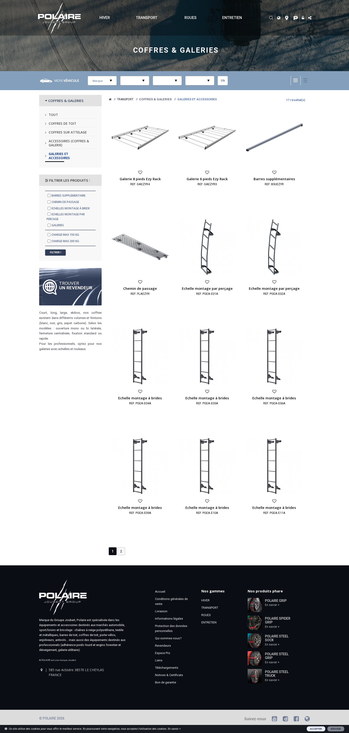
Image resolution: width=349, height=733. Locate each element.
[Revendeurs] (287, 18)
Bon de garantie (165, 682)
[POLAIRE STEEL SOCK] (255, 640)
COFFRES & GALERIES (66, 100)
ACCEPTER (316, 729)
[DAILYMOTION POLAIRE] (285, 719)
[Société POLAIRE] (296, 18)
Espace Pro (162, 653)
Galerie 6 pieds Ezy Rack (207, 178)
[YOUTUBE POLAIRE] (274, 719)
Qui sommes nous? (168, 638)
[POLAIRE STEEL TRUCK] (255, 676)
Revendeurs (163, 645)
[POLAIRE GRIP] (255, 604)
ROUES (190, 17)
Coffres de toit (62, 123)
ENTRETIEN (232, 17)
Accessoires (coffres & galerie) (69, 143)
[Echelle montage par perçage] (207, 246)
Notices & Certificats (169, 675)
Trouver (75, 285)
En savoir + (272, 605)
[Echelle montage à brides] (140, 356)
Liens (158, 660)
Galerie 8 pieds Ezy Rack (140, 178)
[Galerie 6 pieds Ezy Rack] (207, 137)
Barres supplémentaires (274, 178)
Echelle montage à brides (140, 398)
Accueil (160, 591)
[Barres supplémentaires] (274, 137)
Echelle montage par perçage (207, 288)
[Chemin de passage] (140, 246)
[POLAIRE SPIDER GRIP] (255, 622)
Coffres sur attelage (68, 132)
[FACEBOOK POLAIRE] (296, 719)
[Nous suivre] (310, 18)
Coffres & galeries (176, 50)
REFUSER (336, 729)
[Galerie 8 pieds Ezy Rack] (140, 137)
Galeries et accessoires (59, 156)
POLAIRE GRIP (276, 601)
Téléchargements (166, 667)
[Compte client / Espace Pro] (303, 18)
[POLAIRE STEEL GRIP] (255, 658)
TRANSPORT (146, 17)
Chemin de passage (140, 288)
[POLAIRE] (110, 99)
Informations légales (169, 618)
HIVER (104, 17)
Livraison (161, 611)
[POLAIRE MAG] (307, 719)
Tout (53, 114)
